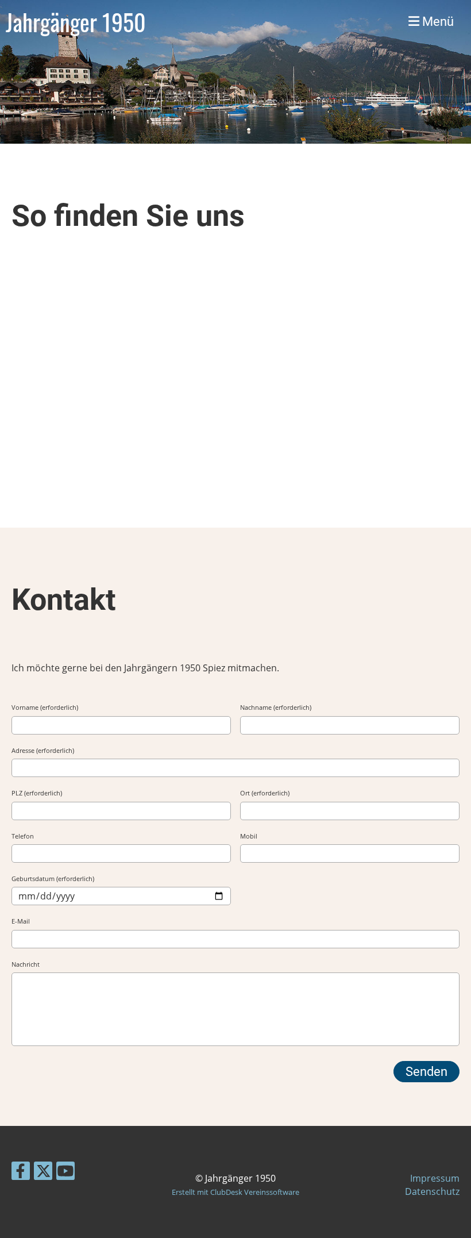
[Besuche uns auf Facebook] (20, 1172)
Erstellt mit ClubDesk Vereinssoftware (235, 1192)
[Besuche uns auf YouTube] (65, 1172)
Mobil (248, 836)
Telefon (22, 836)
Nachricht (25, 964)
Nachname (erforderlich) (275, 707)
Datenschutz (432, 1191)
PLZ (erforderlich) (36, 793)
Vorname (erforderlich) (44, 707)
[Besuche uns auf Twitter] (43, 1172)
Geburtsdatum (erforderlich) (52, 878)
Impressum (435, 1178)
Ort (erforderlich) (264, 793)
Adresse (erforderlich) (42, 750)
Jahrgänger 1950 (76, 22)
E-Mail (20, 921)
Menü (436, 21)
